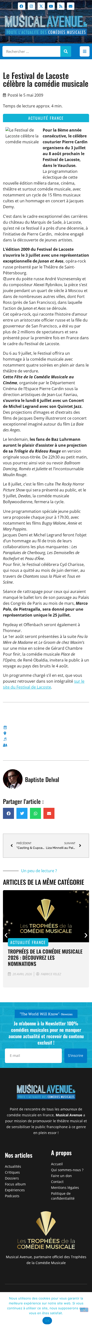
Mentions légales (65, 1187)
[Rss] (61, 6)
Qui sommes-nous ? (67, 1169)
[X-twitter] (41, 6)
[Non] (84, 1310)
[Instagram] (31, 6)
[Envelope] (70, 6)
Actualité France (46, 118)
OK (47, 1321)
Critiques (12, 1172)
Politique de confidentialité (63, 1196)
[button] (85, 51)
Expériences (15, 1190)
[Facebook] (21, 6)
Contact (57, 1181)
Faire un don (61, 1175)
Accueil (57, 1164)
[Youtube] (51, 6)
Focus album (15, 1184)
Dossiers (12, 1178)
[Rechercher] (65, 51)
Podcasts (12, 1196)
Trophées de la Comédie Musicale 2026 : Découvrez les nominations (45, 957)
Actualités (13, 1166)
